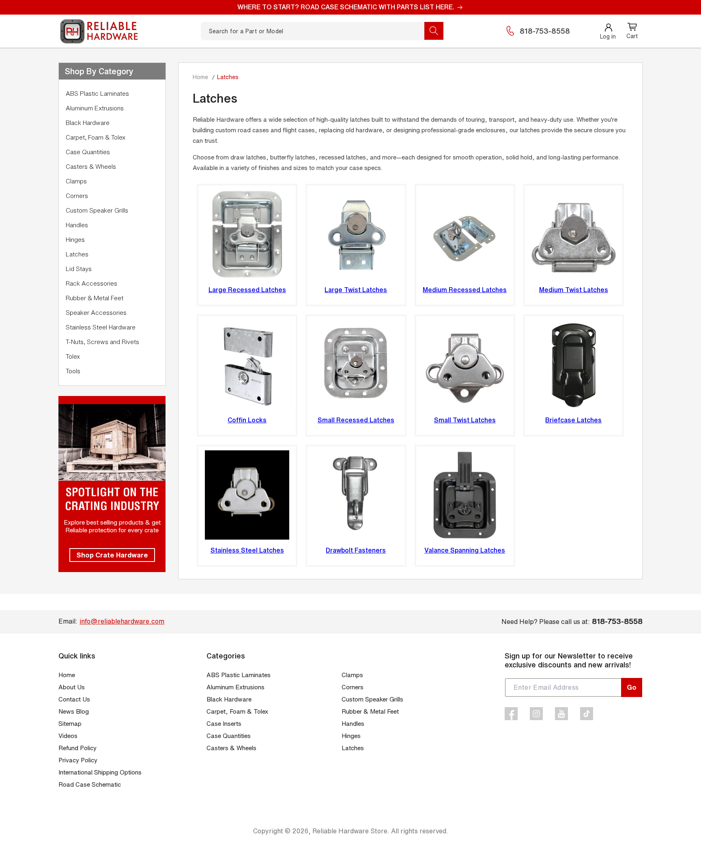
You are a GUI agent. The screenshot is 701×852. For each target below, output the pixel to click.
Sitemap (70, 724)
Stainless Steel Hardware (100, 327)
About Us (71, 687)
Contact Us (74, 699)
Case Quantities (88, 152)
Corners (77, 196)
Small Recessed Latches (356, 420)
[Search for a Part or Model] (433, 31)
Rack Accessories (91, 283)
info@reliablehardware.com (122, 621)
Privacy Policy (77, 760)
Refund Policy (77, 748)
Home (200, 77)
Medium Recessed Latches (465, 289)
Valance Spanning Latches (464, 550)
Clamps (76, 181)
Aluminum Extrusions (95, 108)
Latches (77, 254)
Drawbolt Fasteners (356, 550)
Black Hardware (88, 123)
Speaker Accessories (96, 313)
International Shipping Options (100, 772)
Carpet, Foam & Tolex (95, 137)
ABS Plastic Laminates (97, 93)
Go (631, 687)
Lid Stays (79, 269)
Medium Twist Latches (573, 289)
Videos (67, 736)
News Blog (73, 711)
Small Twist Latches (465, 420)
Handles (77, 225)
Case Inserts (223, 724)
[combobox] (322, 31)
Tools (73, 371)
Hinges (75, 240)
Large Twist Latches (356, 289)
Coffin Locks (247, 420)
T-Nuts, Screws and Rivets (102, 342)
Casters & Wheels (91, 167)
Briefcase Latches (573, 420)
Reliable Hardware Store (349, 831)
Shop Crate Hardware (112, 554)
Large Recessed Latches (247, 289)
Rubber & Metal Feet (94, 298)
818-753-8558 (545, 30)
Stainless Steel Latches (247, 550)
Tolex (73, 356)
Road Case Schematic (89, 784)
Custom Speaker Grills (97, 210)
